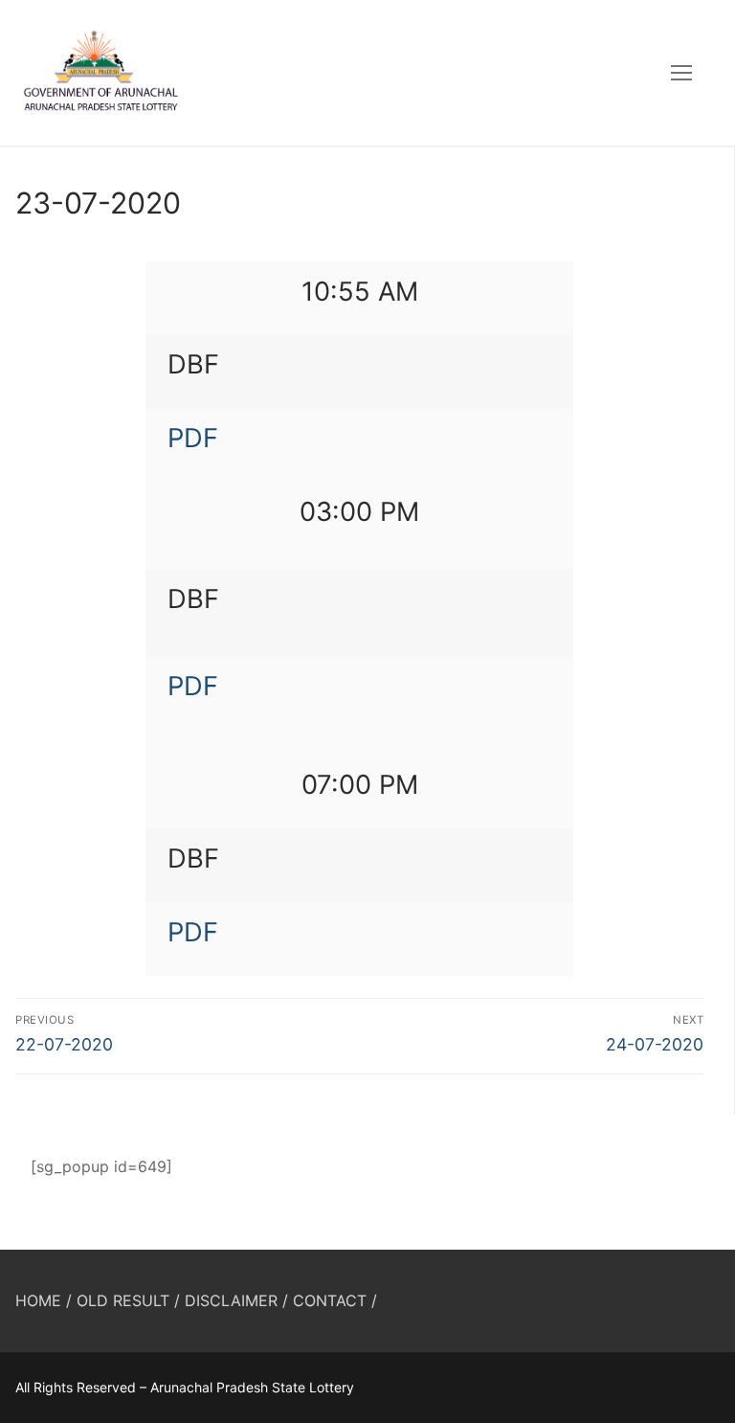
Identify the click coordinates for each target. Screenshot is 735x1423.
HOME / (43, 1300)
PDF (192, 438)
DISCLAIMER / (236, 1300)
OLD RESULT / (128, 1300)
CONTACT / (335, 1300)
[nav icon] (681, 73)
